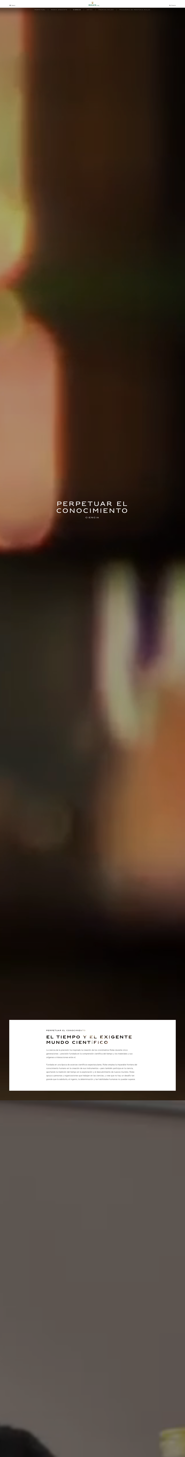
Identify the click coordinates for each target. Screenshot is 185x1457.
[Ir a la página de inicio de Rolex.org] (92, 3)
